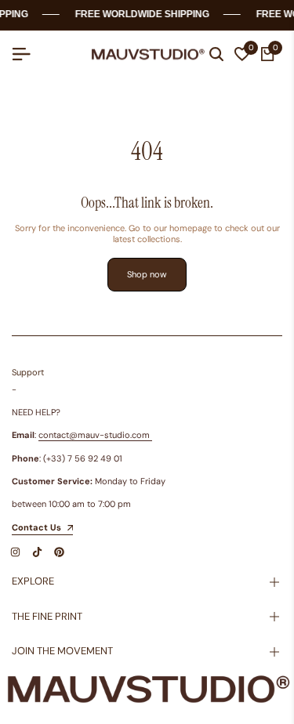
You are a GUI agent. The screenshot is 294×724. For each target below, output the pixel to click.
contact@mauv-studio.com (94, 434)
